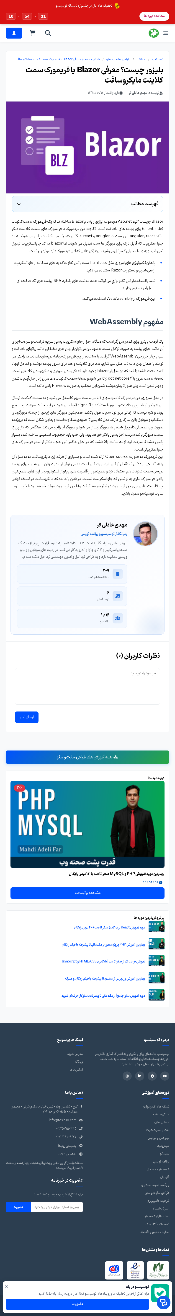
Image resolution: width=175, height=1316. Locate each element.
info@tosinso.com (63, 1120)
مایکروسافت (161, 1114)
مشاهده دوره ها (154, 16)
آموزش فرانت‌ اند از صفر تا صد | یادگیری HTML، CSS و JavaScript (103, 961)
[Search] (48, 33)
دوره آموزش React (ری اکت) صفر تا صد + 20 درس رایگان (109, 927)
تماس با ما (76, 1069)
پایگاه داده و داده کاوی (155, 1185)
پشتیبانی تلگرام (67, 1154)
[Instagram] (127, 1076)
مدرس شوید (75, 1054)
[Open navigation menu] (165, 33)
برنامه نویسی (161, 1161)
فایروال (164, 1177)
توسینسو (157, 59)
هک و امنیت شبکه (157, 1130)
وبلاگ (79, 1061)
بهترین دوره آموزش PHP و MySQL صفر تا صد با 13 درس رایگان (117, 874)
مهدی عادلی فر (138, 93)
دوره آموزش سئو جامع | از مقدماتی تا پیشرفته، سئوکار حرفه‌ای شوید (103, 995)
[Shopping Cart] (33, 33)
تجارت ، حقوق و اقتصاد (154, 1232)
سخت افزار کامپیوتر (157, 1216)
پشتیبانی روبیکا (67, 1146)
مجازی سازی (161, 1122)
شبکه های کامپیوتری (155, 1106)
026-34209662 (66, 1137)
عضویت (18, 1207)
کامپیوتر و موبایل (158, 1169)
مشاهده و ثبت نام (88, 893)
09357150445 (66, 1128)
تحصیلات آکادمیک (157, 1224)
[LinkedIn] (139, 1076)
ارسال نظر (27, 717)
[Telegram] (152, 1076)
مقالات (141, 59)
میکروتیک (163, 1146)
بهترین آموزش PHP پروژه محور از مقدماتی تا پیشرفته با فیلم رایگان (103, 944)
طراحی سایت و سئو (118, 59)
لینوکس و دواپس (158, 1138)
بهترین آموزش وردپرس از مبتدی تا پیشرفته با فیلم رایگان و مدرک (105, 978)
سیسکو (164, 1153)
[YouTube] (164, 1076)
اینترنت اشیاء (161, 1208)
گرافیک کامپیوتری (158, 1201)
